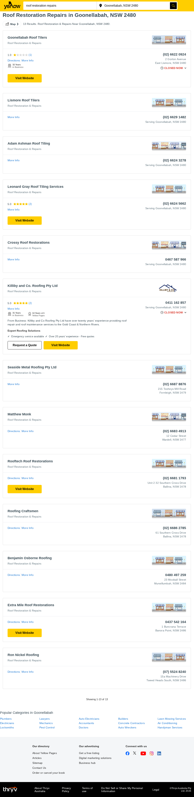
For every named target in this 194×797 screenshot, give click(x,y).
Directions (14, 60)
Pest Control (47, 727)
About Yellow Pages (44, 753)
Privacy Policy (66, 790)
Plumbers (6, 718)
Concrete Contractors (131, 723)
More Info (28, 60)
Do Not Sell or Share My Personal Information (122, 790)
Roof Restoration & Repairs (24, 43)
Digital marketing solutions (95, 757)
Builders (123, 718)
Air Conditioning (167, 723)
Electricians (7, 723)
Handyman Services (170, 727)
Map (13, 24)
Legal (156, 789)
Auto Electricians (89, 718)
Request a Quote (25, 345)
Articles (36, 757)
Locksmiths (7, 727)
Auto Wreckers (127, 727)
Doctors (83, 727)
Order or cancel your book (48, 772)
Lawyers (44, 718)
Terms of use (87, 790)
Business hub (87, 762)
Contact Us (39, 767)
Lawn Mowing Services (172, 718)
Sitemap (37, 762)
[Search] (173, 5)
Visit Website (24, 78)
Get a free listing (89, 753)
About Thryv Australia (41, 790)
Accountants (86, 723)
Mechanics (46, 723)
